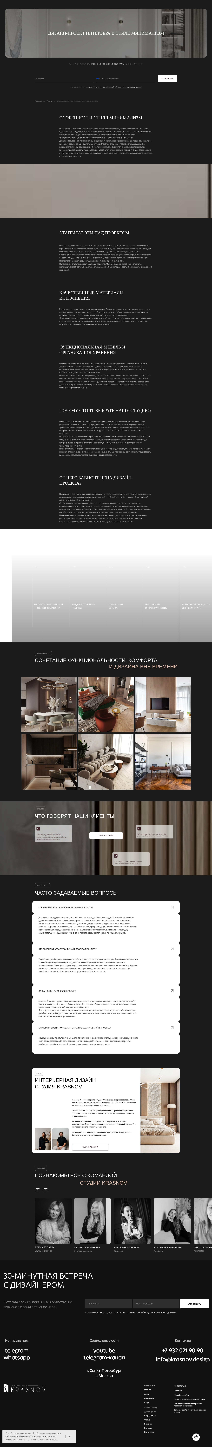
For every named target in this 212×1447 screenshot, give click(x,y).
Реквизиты (178, 1391)
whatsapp (17, 1358)
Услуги (49, 101)
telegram (16, 1351)
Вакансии (148, 1424)
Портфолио (149, 1398)
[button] (106, 835)
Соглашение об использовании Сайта (189, 1400)
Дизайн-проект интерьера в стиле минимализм (77, 101)
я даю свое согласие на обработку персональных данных (115, 87)
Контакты (148, 1428)
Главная (38, 101)
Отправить (194, 1303)
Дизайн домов (150, 1412)
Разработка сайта (181, 1395)
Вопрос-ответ (149, 1416)
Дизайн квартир (150, 1407)
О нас (146, 1394)
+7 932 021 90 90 (182, 1351)
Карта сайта (149, 1432)
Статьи (147, 1420)
